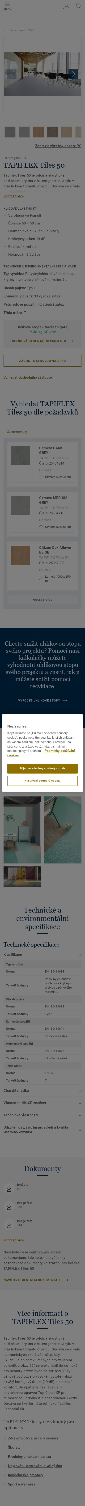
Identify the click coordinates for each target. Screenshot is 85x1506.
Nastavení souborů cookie (42, 780)
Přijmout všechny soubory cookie (43, 768)
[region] (42, 753)
